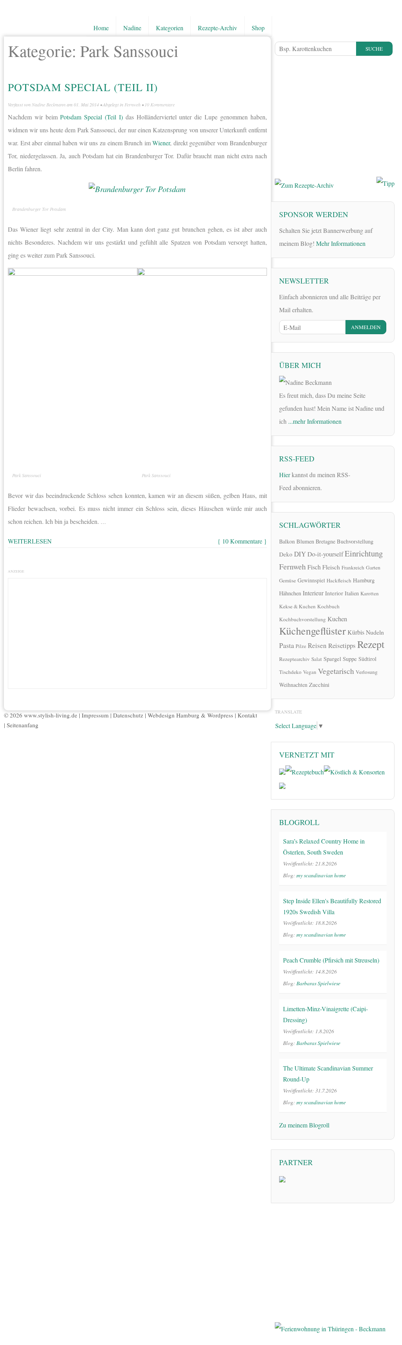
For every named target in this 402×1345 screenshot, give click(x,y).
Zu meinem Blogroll (304, 1125)
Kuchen (337, 618)
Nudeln (375, 632)
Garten (373, 567)
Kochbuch (328, 606)
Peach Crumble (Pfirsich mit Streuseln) (331, 960)
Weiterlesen (30, 541)
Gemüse (287, 580)
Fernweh (132, 104)
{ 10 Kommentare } (242, 541)
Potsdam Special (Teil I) (91, 117)
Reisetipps (342, 645)
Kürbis (355, 632)
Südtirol (367, 658)
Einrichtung (364, 553)
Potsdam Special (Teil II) (83, 87)
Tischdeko (290, 671)
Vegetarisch (336, 671)
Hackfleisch (339, 580)
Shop (258, 28)
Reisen (317, 645)
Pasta (286, 645)
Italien (352, 593)
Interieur (313, 593)
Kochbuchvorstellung (302, 619)
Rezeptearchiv (294, 658)
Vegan (309, 671)
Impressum (95, 715)
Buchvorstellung (355, 541)
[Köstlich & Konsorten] (354, 771)
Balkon (287, 541)
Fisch (314, 567)
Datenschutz (128, 715)
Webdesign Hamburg (173, 715)
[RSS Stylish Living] (361, 473)
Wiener (161, 143)
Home (101, 28)
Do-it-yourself (325, 554)
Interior (334, 593)
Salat (316, 658)
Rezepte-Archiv (217, 28)
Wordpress (220, 715)
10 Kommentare (159, 104)
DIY (300, 553)
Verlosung (367, 671)
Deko (285, 554)
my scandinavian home (321, 875)
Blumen (305, 541)
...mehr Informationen (315, 421)
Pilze (301, 646)
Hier (284, 474)
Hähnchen (290, 593)
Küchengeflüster (312, 630)
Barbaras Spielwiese (318, 983)
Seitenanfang (22, 725)
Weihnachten (293, 684)
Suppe (350, 658)
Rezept (370, 644)
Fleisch (331, 567)
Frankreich (353, 567)
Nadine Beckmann (49, 104)
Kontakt (247, 715)
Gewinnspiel (311, 580)
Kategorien (169, 28)
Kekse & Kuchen (297, 606)
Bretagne (325, 541)
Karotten (369, 593)
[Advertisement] (137, 631)
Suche (374, 48)
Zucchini (319, 684)
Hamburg (364, 580)
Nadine (132, 28)
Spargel (332, 658)
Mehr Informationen (340, 243)
